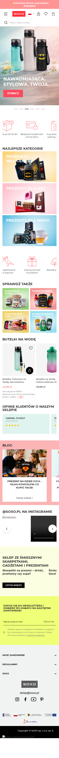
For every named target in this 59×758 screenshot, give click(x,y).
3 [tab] (27, 109)
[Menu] (6, 14)
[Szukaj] (6, 22)
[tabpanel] (29, 65)
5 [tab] (38, 109)
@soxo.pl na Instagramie (27, 511)
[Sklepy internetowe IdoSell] (18, 736)
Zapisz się (49, 621)
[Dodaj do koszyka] (29, 370)
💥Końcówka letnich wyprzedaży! (29, 4)
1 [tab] (16, 109)
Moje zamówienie (13, 655)
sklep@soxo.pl (29, 692)
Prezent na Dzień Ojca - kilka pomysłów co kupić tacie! (24, 484)
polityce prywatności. (36, 635)
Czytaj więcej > (24, 498)
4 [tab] (32, 109)
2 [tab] (21, 109)
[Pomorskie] (29, 723)
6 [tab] (43, 109)
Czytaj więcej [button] (13, 585)
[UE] (29, 717)
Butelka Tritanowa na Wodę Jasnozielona (14, 380)
